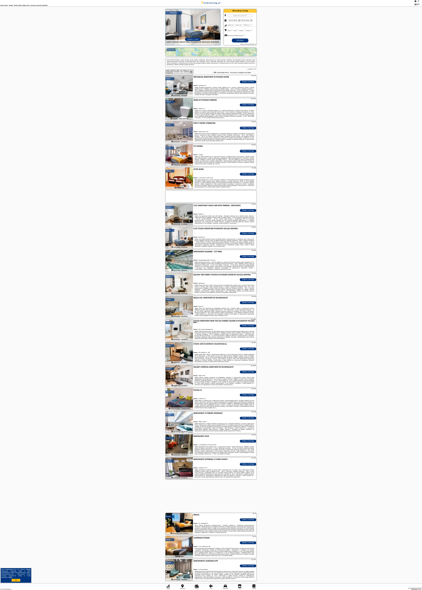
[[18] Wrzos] (179, 524)
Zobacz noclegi (248, 82)
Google (28, 569)
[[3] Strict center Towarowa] (179, 132)
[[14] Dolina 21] (179, 399)
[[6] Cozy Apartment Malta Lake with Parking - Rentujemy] (179, 215)
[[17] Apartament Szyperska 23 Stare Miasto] (179, 468)
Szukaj (240, 40)
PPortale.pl (8, 589)
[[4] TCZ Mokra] (179, 155)
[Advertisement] (211, 496)
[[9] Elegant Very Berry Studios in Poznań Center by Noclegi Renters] (179, 284)
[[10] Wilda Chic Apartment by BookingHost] (179, 307)
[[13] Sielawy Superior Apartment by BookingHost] (179, 376)
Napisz (419, 589)
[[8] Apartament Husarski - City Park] (179, 261)
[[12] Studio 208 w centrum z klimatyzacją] (179, 353)
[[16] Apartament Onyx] (179, 445)
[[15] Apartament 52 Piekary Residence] (179, 422)
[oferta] (172, 95)
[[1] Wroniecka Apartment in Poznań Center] (179, 86)
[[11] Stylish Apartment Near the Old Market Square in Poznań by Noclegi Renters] (179, 330)
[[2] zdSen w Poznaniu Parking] (179, 109)
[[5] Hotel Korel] (179, 178)
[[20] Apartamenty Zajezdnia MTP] (179, 570)
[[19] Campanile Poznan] (179, 547)
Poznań (168, 79)
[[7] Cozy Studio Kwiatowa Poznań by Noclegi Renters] (179, 238)
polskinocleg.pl (211, 3)
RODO (10, 577)
